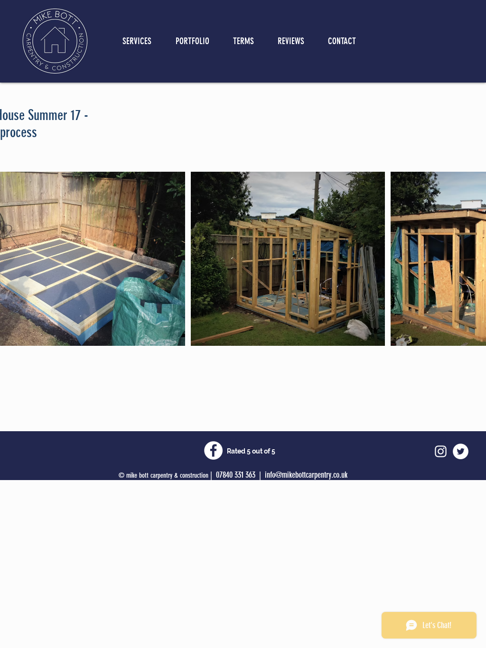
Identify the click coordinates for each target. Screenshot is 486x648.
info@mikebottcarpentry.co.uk (306, 475)
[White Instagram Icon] (441, 451)
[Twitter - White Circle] (460, 451)
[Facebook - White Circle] (213, 450)
